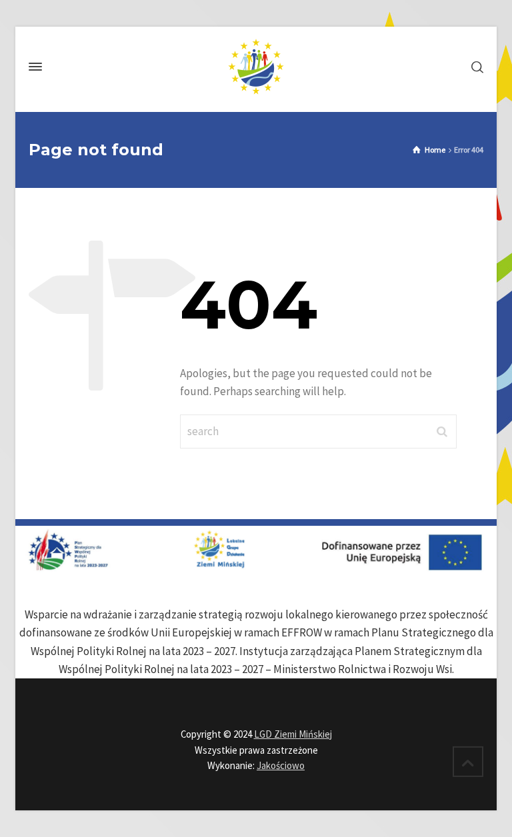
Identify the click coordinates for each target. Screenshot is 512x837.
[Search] (474, 66)
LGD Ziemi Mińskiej (293, 734)
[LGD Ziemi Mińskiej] (256, 66)
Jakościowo (281, 765)
